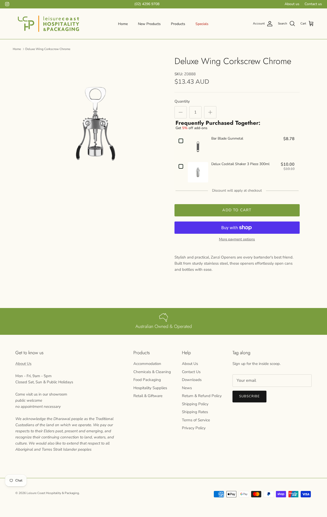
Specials (201, 23)
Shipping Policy (195, 404)
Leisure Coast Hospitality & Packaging (53, 493)
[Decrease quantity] (180, 112)
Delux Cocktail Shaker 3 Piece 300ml (240, 164)
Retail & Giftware (147, 395)
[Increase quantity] (210, 112)
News (187, 387)
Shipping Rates (195, 411)
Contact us (313, 4)
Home (123, 23)
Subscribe (249, 396)
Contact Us (191, 371)
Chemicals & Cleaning (152, 371)
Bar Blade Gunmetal (227, 139)
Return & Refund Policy (202, 395)
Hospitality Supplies (150, 387)
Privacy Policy (194, 427)
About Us (23, 363)
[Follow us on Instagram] (7, 4)
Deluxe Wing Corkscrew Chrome (47, 49)
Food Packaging (147, 379)
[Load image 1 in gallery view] (95, 124)
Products (178, 23)
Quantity (182, 101)
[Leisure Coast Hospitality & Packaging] (48, 24)
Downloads (192, 379)
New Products (149, 23)
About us (292, 4)
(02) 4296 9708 (146, 4)
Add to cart (236, 210)
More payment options (237, 239)
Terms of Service (196, 420)
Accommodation (147, 363)
